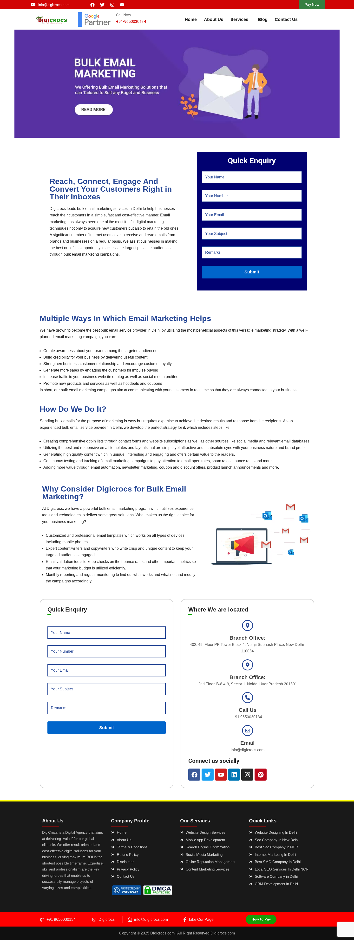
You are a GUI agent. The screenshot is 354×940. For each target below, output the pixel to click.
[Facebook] (92, 4)
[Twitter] (102, 4)
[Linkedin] (234, 775)
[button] (312, 4)
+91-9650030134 (131, 21)
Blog (263, 19)
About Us (213, 19)
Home (191, 19)
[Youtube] (122, 4)
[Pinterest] (261, 775)
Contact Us (286, 19)
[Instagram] (112, 4)
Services (239, 19)
